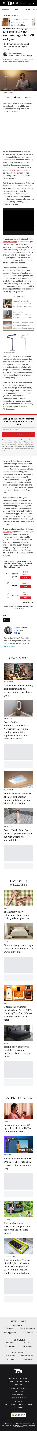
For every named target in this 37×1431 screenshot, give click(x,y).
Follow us (19, 97)
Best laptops (10, 1342)
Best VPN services (27, 1332)
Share (8, 97)
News (30, 55)
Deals (16, 9)
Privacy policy (18, 1391)
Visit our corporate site (26, 1424)
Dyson (9, 103)
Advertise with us (18, 1398)
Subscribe (23, 3)
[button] (18, 574)
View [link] (25, 577)
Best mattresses (27, 1346)
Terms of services (26, 440)
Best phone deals (10, 1355)
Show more (26, 602)
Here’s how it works (24, 61)
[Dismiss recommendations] (34, 15)
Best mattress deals (27, 1355)
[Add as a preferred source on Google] (18, 1414)
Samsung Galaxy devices (27, 1328)
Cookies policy (18, 1394)
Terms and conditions (18, 1388)
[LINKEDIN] (16, 633)
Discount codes (27, 1359)
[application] (18, 219)
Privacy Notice (28, 442)
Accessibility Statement (18, 1378)
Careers (18, 1401)
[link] (8, 575)
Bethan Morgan (16, 53)
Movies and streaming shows (9, 1332)
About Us (18, 1385)
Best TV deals (10, 1359)
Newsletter (30, 97)
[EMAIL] (19, 633)
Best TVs (27, 1342)
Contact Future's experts (18, 1381)
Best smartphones (10, 1346)
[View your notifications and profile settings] (13, 3)
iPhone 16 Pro (10, 1328)
